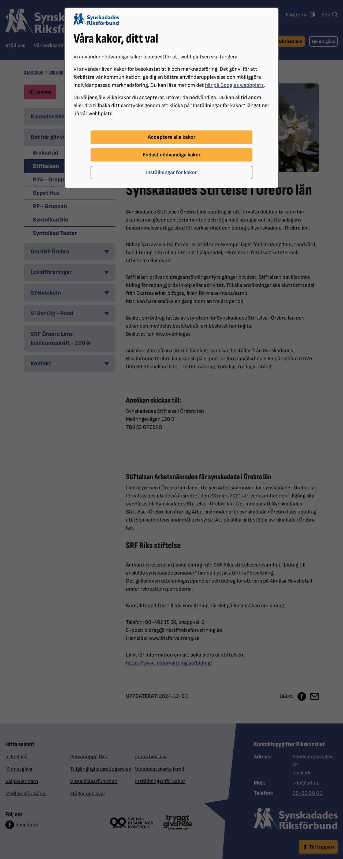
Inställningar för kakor (171, 172)
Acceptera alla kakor (171, 137)
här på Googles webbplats (234, 85)
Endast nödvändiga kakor (171, 155)
